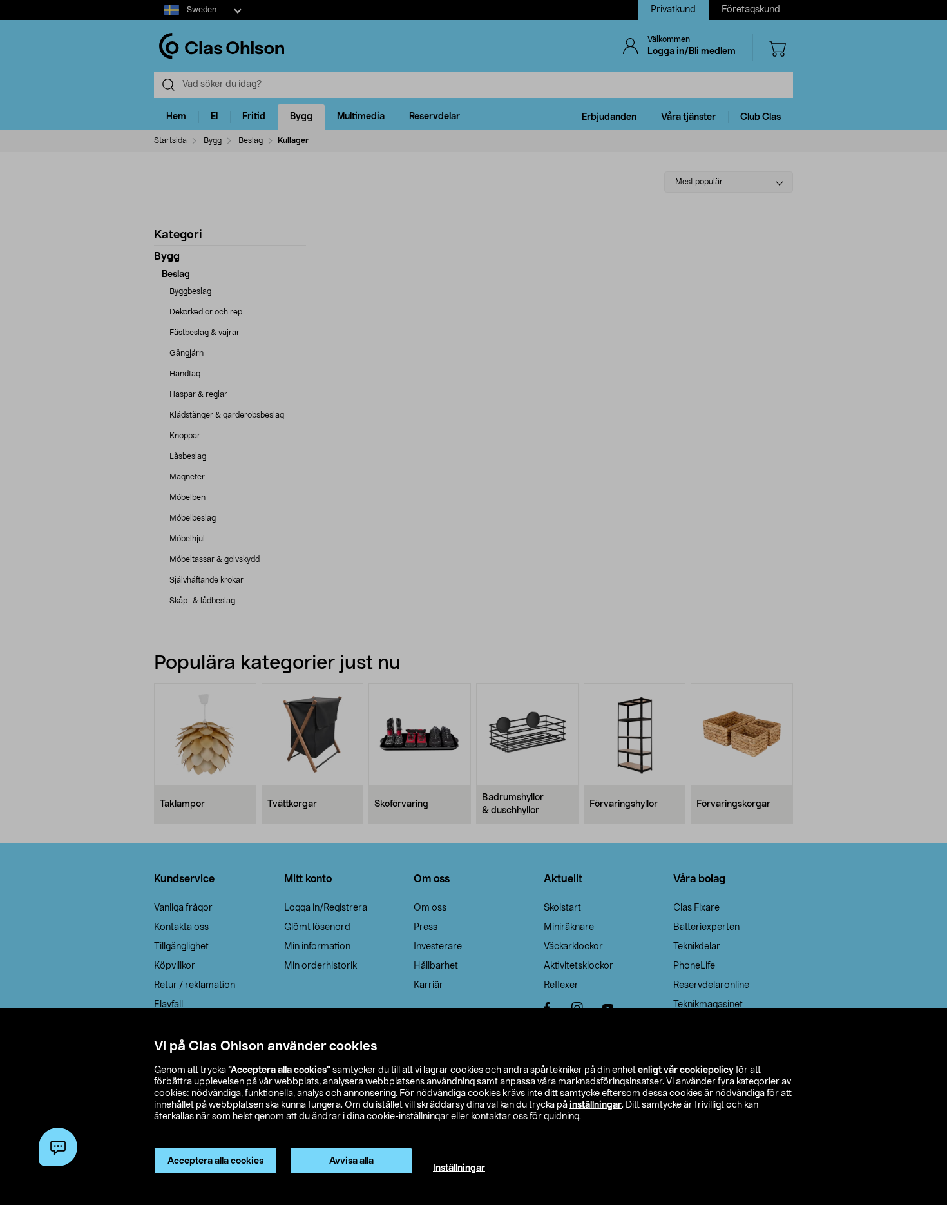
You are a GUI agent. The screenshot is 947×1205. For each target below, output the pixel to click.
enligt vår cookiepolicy (686, 1070)
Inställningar (459, 1168)
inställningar (595, 1105)
